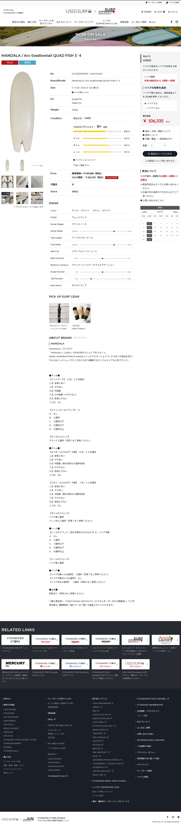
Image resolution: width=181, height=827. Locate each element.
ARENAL (96, 707)
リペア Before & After (57, 748)
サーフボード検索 (155, 2)
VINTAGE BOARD (11, 717)
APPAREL (8, 747)
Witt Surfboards (99, 737)
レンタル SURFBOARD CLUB (106, 787)
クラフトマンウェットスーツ (60, 725)
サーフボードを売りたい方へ (60, 699)
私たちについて (143, 721)
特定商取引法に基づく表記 (148, 758)
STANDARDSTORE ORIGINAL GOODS (20, 740)
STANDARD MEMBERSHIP (150, 705)
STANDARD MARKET (13, 743)
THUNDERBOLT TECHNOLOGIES (107, 764)
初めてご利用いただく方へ (103, 792)
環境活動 (51, 713)
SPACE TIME (98, 775)
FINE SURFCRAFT (100, 752)
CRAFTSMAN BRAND (102, 703)
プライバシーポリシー (146, 752)
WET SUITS (8, 724)
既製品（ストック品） (56, 734)
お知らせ (7, 699)
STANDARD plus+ (11, 751)
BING (95, 711)
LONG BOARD (10, 709)
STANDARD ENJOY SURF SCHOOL (109, 781)
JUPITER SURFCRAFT (102, 771)
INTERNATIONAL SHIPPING (150, 740)
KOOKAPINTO (99, 767)
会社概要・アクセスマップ (148, 711)
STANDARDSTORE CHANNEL (151, 699)
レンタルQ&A (98, 795)
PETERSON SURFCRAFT (103, 726)
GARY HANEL (98, 722)
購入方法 (7, 757)
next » (175, 212)
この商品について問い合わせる (160, 160)
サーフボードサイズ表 (12, 761)
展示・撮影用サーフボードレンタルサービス (111, 801)
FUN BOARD (9, 713)
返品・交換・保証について (14, 765)
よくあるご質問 (143, 728)
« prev (144, 212)
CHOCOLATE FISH (100, 715)
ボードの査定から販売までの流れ (61, 703)
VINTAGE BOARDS (56, 766)
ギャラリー (52, 754)
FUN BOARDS (54, 762)
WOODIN (97, 745)
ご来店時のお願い (144, 746)
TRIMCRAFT (98, 733)
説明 (105, 127)
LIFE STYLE (8, 736)
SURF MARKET (10, 721)
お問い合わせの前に (145, 734)
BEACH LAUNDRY (11, 728)
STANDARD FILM (56, 776)
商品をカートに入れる (161, 153)
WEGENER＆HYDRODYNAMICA (106, 760)
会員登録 (147, 12)
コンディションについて (13, 769)
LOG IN (174, 12)
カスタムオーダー (55, 730)
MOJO (95, 756)
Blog (50, 719)
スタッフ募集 (142, 716)
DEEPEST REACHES (101, 718)
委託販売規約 (53, 707)
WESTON (97, 741)
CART (160, 12)
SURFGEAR (8, 732)
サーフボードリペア (56, 743)
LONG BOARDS (55, 759)
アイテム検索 (174, 2)
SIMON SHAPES (99, 730)
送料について (9, 773)
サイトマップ (142, 764)
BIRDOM (96, 749)
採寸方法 (51, 737)
